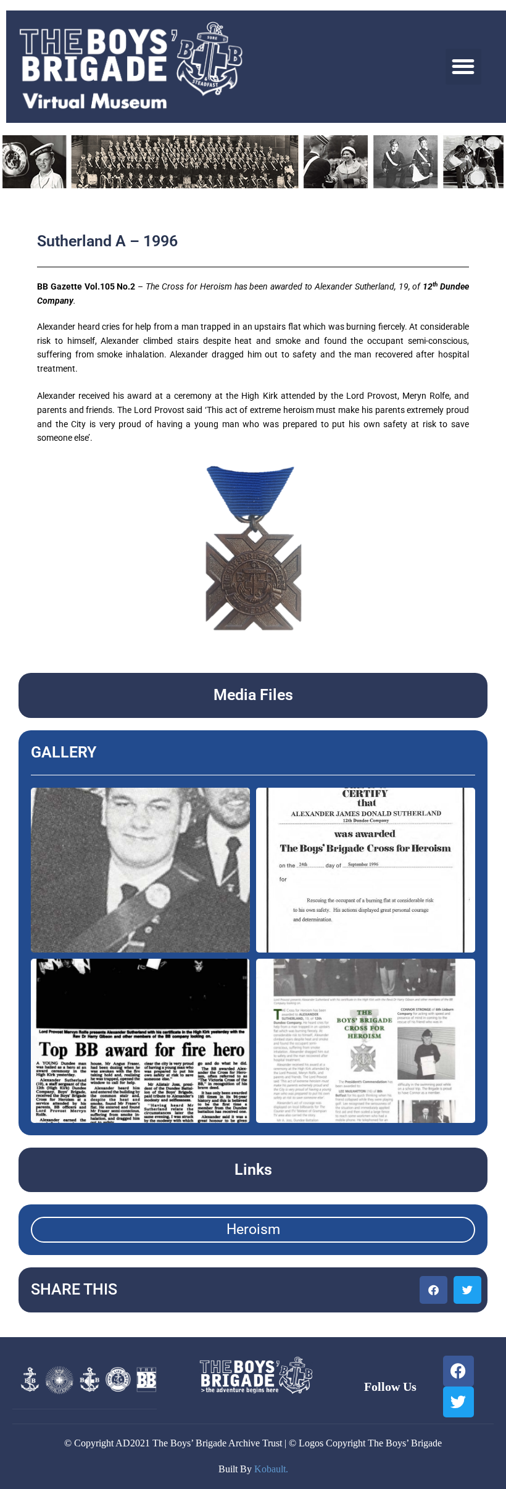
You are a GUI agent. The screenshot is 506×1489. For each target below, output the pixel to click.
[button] (464, 67)
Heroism (253, 1229)
